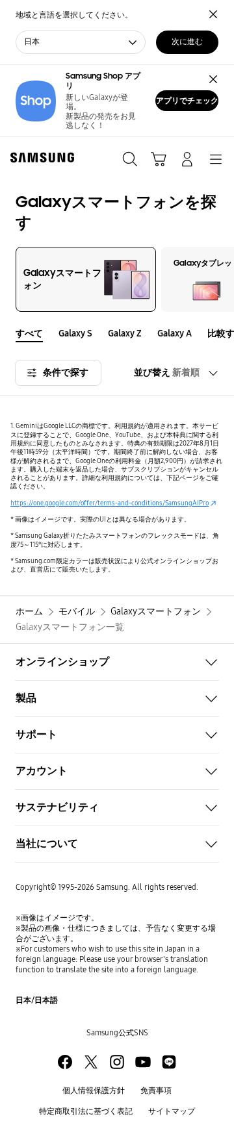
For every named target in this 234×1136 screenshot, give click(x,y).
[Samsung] (39, 157)
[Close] (213, 79)
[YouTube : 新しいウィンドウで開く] (143, 1062)
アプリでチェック (187, 100)
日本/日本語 (37, 1000)
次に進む (187, 41)
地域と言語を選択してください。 (74, 14)
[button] (226, 334)
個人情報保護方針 (93, 1090)
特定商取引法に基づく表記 (86, 1111)
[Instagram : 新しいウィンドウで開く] (117, 1062)
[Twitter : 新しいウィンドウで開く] (91, 1062)
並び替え (167, 372)
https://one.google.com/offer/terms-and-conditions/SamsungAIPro (109, 503)
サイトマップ (171, 1111)
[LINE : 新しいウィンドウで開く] (169, 1062)
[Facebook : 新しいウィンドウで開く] (65, 1062)
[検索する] (130, 159)
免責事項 (156, 1090)
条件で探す (65, 372)
